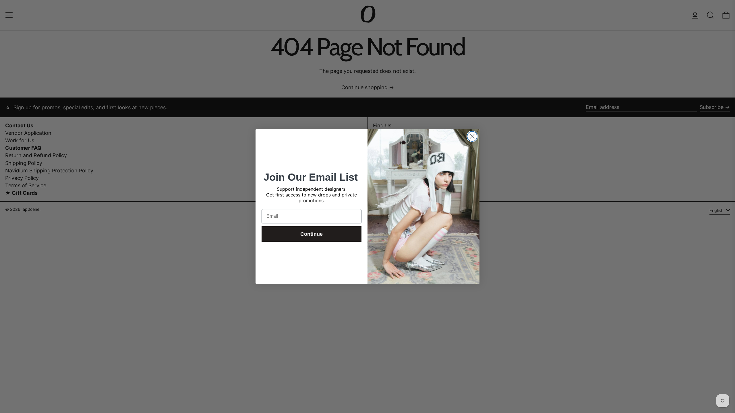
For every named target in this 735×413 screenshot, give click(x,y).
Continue (311, 234)
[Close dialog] (472, 136)
